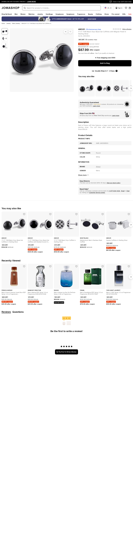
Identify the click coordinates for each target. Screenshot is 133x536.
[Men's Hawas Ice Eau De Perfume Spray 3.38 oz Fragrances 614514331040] (76, 266)
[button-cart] (130, 8)
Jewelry (40, 14)
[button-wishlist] (126, 8)
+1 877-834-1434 (114, 191)
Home (3, 23)
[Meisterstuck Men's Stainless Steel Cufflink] (102, 214)
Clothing (99, 14)
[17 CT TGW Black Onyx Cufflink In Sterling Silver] (76, 214)
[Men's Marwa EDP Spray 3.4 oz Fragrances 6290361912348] (50, 266)
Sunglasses (60, 14)
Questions (18, 312)
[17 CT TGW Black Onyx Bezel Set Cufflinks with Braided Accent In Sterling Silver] (50, 214)
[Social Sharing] (66, 31)
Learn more (96, 106)
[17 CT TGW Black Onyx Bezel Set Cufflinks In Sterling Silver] (24, 214)
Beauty (90, 14)
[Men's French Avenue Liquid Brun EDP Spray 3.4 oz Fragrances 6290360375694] (24, 266)
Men (16, 14)
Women (23, 14)
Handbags (49, 14)
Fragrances (81, 14)
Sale (129, 14)
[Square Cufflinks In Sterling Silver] (129, 214)
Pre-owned (115, 14)
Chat (127, 191)
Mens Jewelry (16, 23)
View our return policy (113, 183)
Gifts (124, 14)
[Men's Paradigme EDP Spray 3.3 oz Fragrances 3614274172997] (102, 266)
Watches (31, 14)
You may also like (86, 76)
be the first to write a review (66, 352)
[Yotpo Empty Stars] (117, 29)
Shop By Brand (7, 14)
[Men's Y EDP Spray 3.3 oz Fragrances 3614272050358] (129, 266)
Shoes (106, 14)
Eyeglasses (70, 14)
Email (122, 191)
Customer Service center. (97, 192)
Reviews (6, 312)
